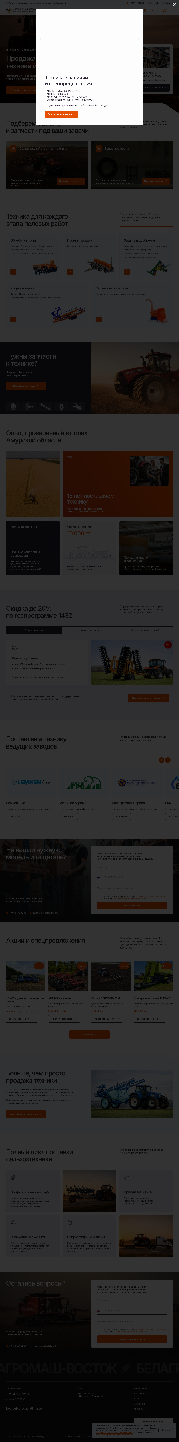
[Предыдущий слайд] (40, 39)
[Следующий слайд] (138, 39)
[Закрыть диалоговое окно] (175, 4)
